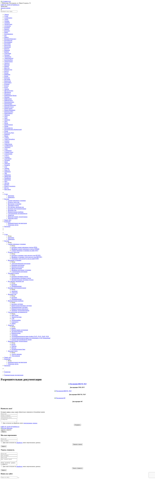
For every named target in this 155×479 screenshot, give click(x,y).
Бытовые (14, 284)
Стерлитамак (8, 154)
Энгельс (6, 183)
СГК (12, 318)
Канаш (6, 73)
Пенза (6, 123)
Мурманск (7, 94)
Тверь (6, 162)
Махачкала (7, 92)
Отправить (77, 425)
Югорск (6, 184)
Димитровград (8, 58)
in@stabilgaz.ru (14, 4)
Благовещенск (8, 34)
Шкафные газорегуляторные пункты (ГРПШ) (25, 249)
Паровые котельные (17, 267)
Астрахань (7, 26)
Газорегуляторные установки (17, 200)
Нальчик (7, 97)
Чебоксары (7, 176)
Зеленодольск (8, 61)
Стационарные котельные (19, 271)
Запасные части (12, 218)
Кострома (7, 79)
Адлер (6, 16)
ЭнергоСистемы (16, 317)
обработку (19, 442)
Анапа (6, 19)
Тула (5, 166)
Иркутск (7, 68)
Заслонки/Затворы (17, 331)
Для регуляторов (16, 354)
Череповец (7, 179)
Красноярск (7, 82)
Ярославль (7, 189)
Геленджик (7, 53)
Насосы (13, 347)
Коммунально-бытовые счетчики (21, 305)
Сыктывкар (7, 158)
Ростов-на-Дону (9, 132)
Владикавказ (8, 42)
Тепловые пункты (13, 205)
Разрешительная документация (17, 223)
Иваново (7, 64)
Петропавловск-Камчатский (13, 129)
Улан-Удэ (7, 170)
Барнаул (6, 29)
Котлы (13, 344)
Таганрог (7, 160)
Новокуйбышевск (9, 110)
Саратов (6, 142)
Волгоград (7, 45)
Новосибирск (8, 113)
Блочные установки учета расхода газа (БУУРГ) (26, 255)
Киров (6, 76)
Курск (6, 87)
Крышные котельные (17, 265)
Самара (6, 137)
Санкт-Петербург (9, 139)
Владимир (7, 43)
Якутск (6, 188)
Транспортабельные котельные (20, 263)
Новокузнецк (8, 108)
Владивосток (8, 40)
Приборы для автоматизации (20, 310)
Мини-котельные (16, 268)
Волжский (7, 47)
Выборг (6, 52)
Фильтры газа (12, 210)
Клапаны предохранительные (17, 208)
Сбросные (14, 292)
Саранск (6, 141)
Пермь (6, 126)
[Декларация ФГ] (77, 398)
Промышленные (16, 286)
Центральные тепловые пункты (21, 278)
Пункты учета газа (13, 202)
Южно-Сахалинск (9, 186)
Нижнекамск (8, 103)
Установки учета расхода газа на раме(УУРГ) (25, 258)
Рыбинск (7, 134)
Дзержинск (7, 56)
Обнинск (7, 115)
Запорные (14, 291)
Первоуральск (8, 124)
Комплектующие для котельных (17, 217)
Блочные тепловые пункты (19, 276)
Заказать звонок (5, 8)
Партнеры (11, 195)
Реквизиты (11, 197)
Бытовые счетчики (17, 304)
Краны (13, 328)
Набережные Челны (10, 95)
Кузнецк (6, 84)
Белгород (7, 30)
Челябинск (7, 178)
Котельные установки (14, 204)
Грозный (7, 55)
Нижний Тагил (9, 107)
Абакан (6, 14)
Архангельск (8, 24)
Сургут (6, 155)
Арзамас (6, 21)
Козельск (7, 77)
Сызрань (7, 157)
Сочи (6, 149)
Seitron (13, 323)
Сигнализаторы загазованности (17, 213)
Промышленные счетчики (19, 307)
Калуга (6, 71)
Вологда (6, 48)
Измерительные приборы (15, 212)
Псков (6, 131)
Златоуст (7, 63)
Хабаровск (7, 175)
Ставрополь (8, 150)
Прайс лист (7, 220)
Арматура (11, 215)
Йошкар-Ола (8, 69)
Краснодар (7, 81)
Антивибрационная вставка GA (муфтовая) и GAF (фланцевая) (30, 338)
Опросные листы (13, 225)
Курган (6, 86)
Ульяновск (7, 171)
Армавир (7, 22)
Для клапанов (15, 356)
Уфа (5, 173)
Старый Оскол (8, 152)
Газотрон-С (14, 322)
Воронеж (7, 50)
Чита (5, 181)
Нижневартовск (9, 102)
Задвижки (14, 335)
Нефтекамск (8, 98)
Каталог (6, 199)
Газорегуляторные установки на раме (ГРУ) (24, 250)
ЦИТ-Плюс (14, 315)
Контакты (7, 226)
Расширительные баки (18, 349)
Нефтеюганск (8, 100)
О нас (6, 194)
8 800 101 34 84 (5, 4)
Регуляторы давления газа (16, 207)
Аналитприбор (16, 320)
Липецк (6, 89)
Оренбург (7, 120)
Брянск (6, 37)
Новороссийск (8, 111)
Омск (6, 116)
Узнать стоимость (77, 468)
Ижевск (6, 66)
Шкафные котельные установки (21, 270)
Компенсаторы (16, 333)
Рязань (6, 136)
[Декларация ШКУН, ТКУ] (77, 391)
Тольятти (7, 165)
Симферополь (8, 145)
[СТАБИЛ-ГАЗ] (6, 1)
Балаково (7, 27)
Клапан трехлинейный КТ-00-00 (21, 339)
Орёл (5, 118)
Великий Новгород (10, 39)
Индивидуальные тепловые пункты (22, 279)
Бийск (6, 32)
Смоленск (7, 147)
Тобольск (7, 163)
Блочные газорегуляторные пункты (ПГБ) (24, 247)
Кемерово (7, 74)
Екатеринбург (8, 60)
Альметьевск (8, 18)
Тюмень (6, 168)
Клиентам (7, 221)
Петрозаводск (8, 128)
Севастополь (8, 144)
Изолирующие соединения (19, 330)
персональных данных (30, 423)
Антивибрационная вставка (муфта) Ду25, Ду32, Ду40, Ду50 (30, 336)
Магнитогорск (8, 90)
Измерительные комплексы (19, 309)
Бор (5, 35)
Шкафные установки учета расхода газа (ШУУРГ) (26, 257)
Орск (5, 121)
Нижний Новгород (10, 105)
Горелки (14, 346)
